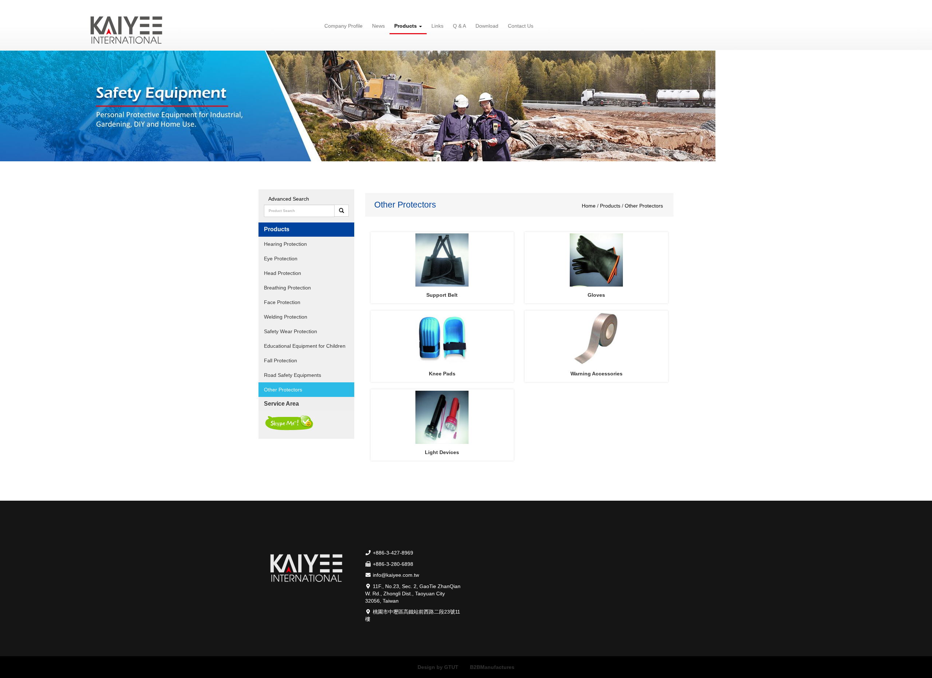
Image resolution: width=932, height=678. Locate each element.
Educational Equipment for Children (304, 346)
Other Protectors (283, 390)
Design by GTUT (438, 667)
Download (486, 26)
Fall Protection (280, 360)
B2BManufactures (492, 667)
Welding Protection (285, 317)
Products (611, 206)
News (378, 26)
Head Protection (282, 273)
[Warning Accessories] (596, 338)
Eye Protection (280, 258)
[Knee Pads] (442, 338)
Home (589, 206)
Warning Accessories (596, 374)
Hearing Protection (285, 244)
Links (437, 26)
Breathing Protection (287, 288)
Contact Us (520, 26)
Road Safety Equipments (292, 375)
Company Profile (343, 26)
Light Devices (442, 452)
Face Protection (282, 302)
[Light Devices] (442, 417)
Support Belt (442, 295)
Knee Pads (442, 374)
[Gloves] (596, 260)
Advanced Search (288, 199)
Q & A (459, 26)
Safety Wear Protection (290, 331)
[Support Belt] (442, 260)
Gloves (596, 295)
